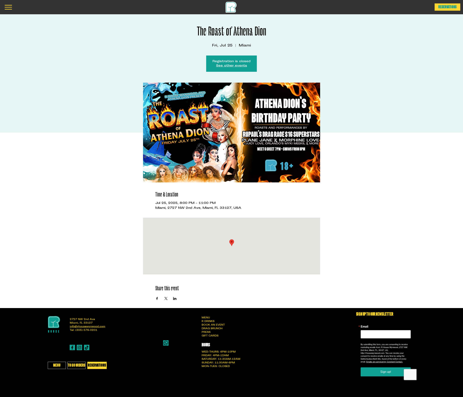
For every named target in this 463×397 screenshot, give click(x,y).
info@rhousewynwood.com (87, 326)
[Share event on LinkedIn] (175, 298)
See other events (231, 65)
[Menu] (8, 7)
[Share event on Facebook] (157, 298)
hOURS (206, 345)
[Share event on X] (166, 298)
